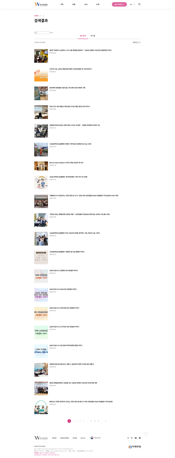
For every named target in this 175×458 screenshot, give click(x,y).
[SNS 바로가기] (140, 437)
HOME (36, 16)
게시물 (92, 35)
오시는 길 (82, 438)
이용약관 (54, 438)
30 (98, 421)
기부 (61, 4)
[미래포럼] (135, 446)
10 (91, 421)
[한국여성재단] (41, 4)
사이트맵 (74, 438)
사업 (73, 4)
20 (95, 421)
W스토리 (83, 35)
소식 (85, 4)
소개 (97, 4)
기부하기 (118, 4)
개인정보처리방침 (64, 438)
